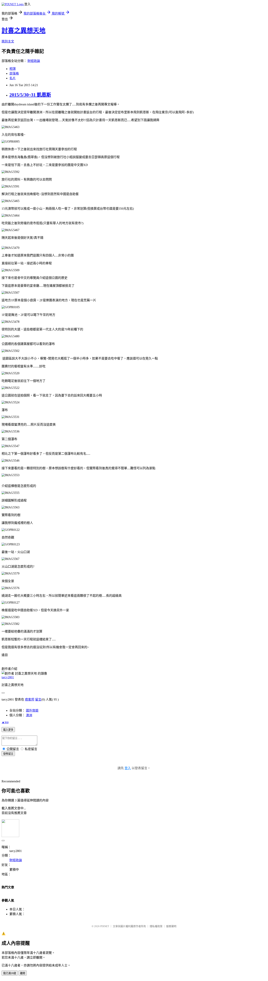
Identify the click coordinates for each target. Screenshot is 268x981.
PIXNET (104, 926)
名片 (12, 78)
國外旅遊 (32, 710)
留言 (38, 699)
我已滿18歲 (9, 973)
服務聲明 (171, 926)
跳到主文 (8, 41)
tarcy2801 (8, 677)
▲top (5, 722)
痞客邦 (29, 699)
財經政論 (33, 61)
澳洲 (29, 715)
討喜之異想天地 (24, 30)
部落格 (14, 73)
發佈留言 (8, 753)
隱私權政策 (156, 926)
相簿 (12, 68)
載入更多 (8, 729)
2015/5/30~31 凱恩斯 (30, 94)
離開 (22, 973)
